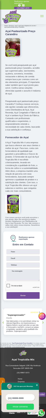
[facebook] (19, 5)
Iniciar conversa (20, 406)
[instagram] (23, 5)
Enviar (23, 295)
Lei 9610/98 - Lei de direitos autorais (15, 347)
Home (20, 379)
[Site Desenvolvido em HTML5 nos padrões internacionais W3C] (21, 412)
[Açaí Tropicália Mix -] (11, 23)
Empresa (21, 381)
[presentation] (3, 322)
